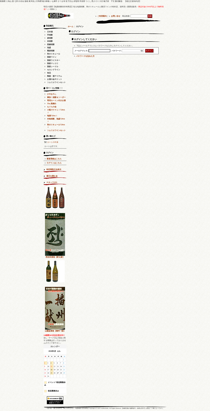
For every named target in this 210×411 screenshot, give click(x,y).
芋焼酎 (50, 35)
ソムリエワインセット (56, 82)
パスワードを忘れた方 (85, 56)
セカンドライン (53, 70)
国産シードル (52, 66)
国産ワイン (51, 57)
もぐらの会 (51, 107)
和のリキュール (53, 54)
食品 (49, 73)
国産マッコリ (52, 63)
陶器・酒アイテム (54, 76)
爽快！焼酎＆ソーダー (56, 97)
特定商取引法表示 (53, 169)
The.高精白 (51, 103)
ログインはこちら (54, 163)
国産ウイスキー (53, 60)
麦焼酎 (50, 38)
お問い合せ (115, 16)
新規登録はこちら (54, 159)
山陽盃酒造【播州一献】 (55, 331)
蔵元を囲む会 (52, 176)
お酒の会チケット (54, 79)
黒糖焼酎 (51, 44)
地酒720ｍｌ (52, 116)
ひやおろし (51, 94)
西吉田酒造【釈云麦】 (55, 257)
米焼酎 (50, 41)
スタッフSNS (51, 182)
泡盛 (49, 47)
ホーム (70, 26)
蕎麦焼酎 (51, 51)
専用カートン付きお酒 (56, 100)
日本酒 (50, 32)
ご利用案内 (102, 16)
